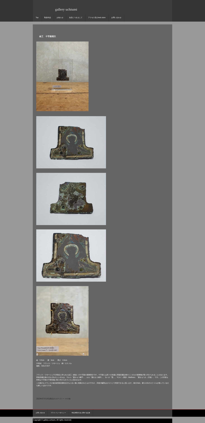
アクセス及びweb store (97, 18)
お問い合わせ (116, 18)
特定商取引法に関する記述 (81, 413)
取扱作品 (47, 18)
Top (37, 18)
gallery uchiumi (65, 12)
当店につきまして (75, 18)
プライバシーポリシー (58, 413)
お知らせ (60, 18)
